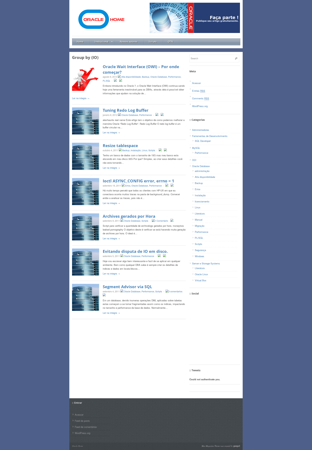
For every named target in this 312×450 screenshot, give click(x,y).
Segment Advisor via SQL (127, 286)
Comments (200, 98)
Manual (198, 219)
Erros (127, 185)
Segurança (200, 250)
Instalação (136, 150)
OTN (170, 41)
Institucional (102, 41)
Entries (198, 90)
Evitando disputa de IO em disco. (135, 251)
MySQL (196, 148)
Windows (199, 256)
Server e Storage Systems (206, 263)
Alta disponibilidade (131, 76)
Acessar (196, 83)
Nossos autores (128, 41)
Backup (145, 76)
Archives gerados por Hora (129, 216)
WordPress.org (200, 106)
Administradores (200, 130)
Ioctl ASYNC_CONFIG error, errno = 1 (138, 180)
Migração (199, 225)
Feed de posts (82, 420)
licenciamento (202, 201)
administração (202, 171)
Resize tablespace (120, 145)
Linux (144, 150)
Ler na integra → (80, 98)
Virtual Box (200, 280)
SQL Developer (203, 141)
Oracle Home (77, 446)
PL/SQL (106, 80)
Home (80, 41)
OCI (194, 160)
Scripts (153, 41)
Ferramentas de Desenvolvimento (209, 136)
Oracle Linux (201, 274)
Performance (174, 76)
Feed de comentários (86, 427)
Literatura (200, 213)
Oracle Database (158, 76)
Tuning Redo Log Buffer (125, 110)
